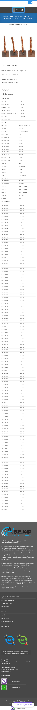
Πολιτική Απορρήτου (7, 600)
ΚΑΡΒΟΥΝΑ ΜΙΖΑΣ (27, 18)
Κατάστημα (13, 16)
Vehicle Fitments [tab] (7, 94)
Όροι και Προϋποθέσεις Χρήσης (10, 596)
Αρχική (5, 16)
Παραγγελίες (5, 618)
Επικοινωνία (5, 606)
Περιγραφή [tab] (5, 90)
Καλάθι (3, 612)
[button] (29, 2)
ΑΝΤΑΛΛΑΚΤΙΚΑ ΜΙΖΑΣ (11, 18)
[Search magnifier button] (17, 10)
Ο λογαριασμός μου (7, 621)
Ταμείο (3, 615)
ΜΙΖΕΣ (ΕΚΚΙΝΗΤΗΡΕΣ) (25, 16)
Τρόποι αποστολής (6, 603)
